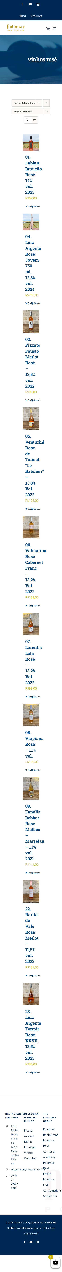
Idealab (10, 1228)
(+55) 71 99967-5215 (15, 1182)
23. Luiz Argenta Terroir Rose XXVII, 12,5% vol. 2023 (33, 1035)
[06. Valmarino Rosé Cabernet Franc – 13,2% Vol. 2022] (31, 527)
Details (35, 206)
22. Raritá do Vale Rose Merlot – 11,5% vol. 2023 (32, 935)
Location (29, 1147)
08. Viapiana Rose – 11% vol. (34, 744)
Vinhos (28, 1153)
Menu (28, 1142)
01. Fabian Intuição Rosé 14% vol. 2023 (33, 174)
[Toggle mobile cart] (48, 29)
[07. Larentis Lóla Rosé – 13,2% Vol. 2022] (31, 624)
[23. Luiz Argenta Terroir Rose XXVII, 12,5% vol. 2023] (31, 994)
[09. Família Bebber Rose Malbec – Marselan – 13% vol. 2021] (31, 788)
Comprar (29, 206)
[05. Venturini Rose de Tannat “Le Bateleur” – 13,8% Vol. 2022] (31, 418)
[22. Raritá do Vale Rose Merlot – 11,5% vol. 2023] (31, 891)
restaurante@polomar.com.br (15, 1169)
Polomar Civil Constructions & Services (50, 1187)
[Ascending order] (46, 103)
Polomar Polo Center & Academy (49, 1148)
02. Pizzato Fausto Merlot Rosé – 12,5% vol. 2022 (32, 363)
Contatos (30, 1158)
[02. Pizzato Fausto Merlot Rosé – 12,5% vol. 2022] (31, 321)
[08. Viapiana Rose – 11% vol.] (31, 715)
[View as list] (34, 120)
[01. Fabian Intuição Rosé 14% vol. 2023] (31, 142)
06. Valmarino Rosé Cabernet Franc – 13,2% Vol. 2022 (35, 568)
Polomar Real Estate (48, 1168)
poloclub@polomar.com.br (29, 1228)
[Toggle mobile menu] (55, 29)
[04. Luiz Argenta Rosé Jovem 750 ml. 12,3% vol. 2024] (31, 222)
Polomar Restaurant (50, 1132)
